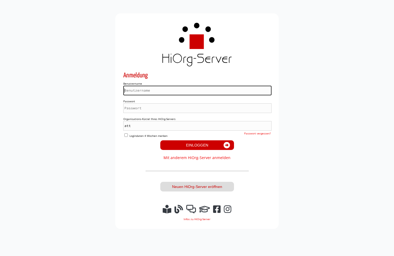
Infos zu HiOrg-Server (197, 219)
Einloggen (197, 145)
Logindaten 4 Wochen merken (148, 136)
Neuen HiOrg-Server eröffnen (197, 187)
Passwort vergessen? (257, 133)
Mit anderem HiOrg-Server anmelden (197, 157)
